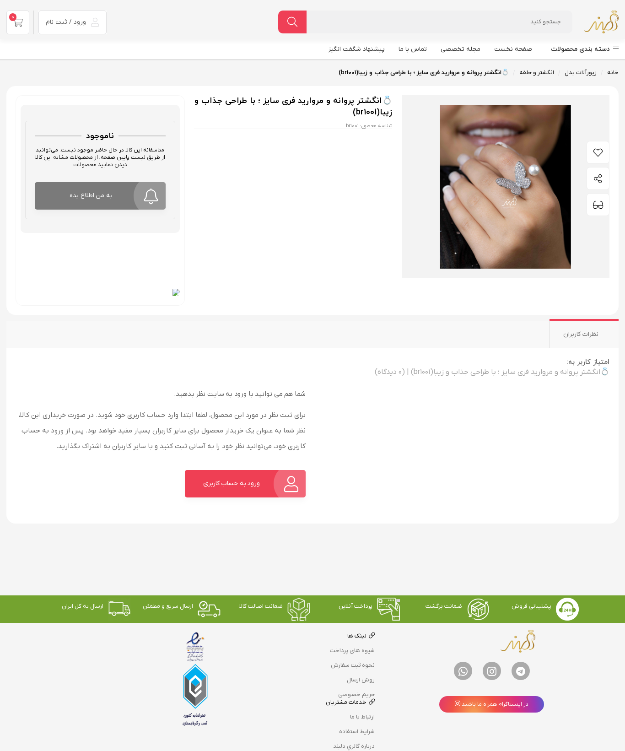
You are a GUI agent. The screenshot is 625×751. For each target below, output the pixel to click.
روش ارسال (361, 680)
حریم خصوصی (356, 694)
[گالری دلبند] (601, 22)
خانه (613, 72)
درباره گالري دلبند (354, 746)
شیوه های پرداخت (352, 650)
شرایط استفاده (357, 731)
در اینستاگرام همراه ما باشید (494, 704)
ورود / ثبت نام (67, 22)
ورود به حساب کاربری (231, 483)
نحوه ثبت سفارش (353, 665)
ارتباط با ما (362, 717)
